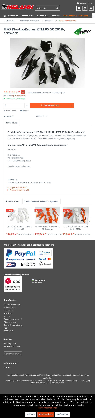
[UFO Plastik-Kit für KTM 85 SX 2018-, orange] (47, 215)
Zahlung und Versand (13, 319)
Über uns (7, 367)
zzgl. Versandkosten (18, 96)
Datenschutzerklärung (13, 325)
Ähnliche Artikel (12, 201)
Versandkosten (45, 375)
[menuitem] (47, 8)
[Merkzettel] (78, 8)
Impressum (8, 331)
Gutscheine (8, 310)
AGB (5, 328)
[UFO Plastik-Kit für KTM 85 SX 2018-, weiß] (19, 215)
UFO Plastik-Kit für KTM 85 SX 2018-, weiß (19, 227)
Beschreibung (11, 123)
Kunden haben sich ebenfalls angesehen (41, 201)
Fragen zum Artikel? (17, 187)
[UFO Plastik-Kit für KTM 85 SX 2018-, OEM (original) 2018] (76, 215)
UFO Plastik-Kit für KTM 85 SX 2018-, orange (47, 227)
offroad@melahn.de (12, 346)
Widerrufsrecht (10, 322)
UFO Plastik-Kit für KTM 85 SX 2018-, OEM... (76, 227)
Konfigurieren (62, 414)
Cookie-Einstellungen (12, 304)
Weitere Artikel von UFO (19, 190)
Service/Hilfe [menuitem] (84, 3)
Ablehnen (31, 414)
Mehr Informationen (47, 407)
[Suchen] (57, 8)
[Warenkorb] (91, 8)
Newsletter (8, 313)
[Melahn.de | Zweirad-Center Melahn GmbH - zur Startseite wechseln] (18, 8)
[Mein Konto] (85, 8)
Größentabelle (10, 307)
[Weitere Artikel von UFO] (82, 31)
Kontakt (7, 316)
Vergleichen (11, 111)
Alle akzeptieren (46, 414)
